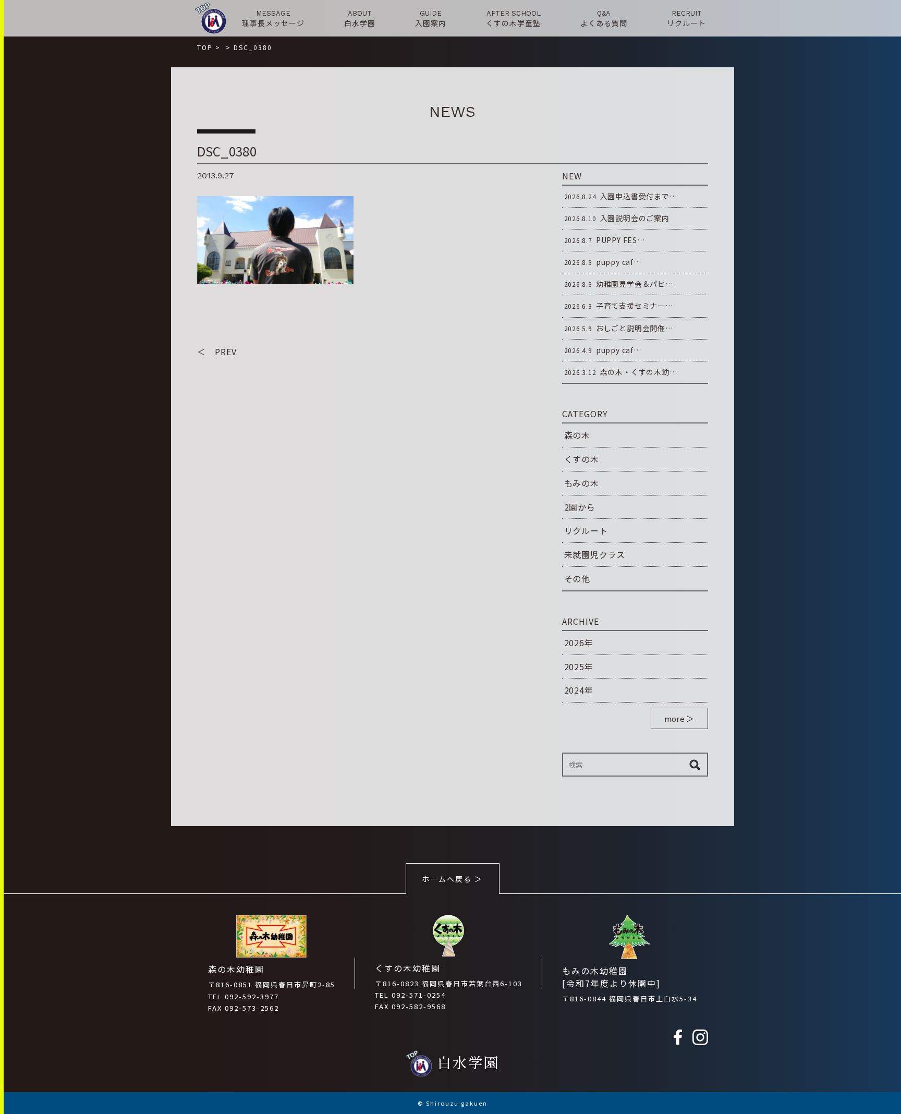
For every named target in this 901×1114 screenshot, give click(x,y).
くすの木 (581, 459)
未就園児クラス (595, 554)
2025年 (578, 666)
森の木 (577, 435)
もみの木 (581, 483)
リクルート (586, 530)
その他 (577, 578)
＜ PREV (217, 351)
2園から (579, 507)
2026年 (578, 642)
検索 (695, 765)
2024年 (578, 690)
